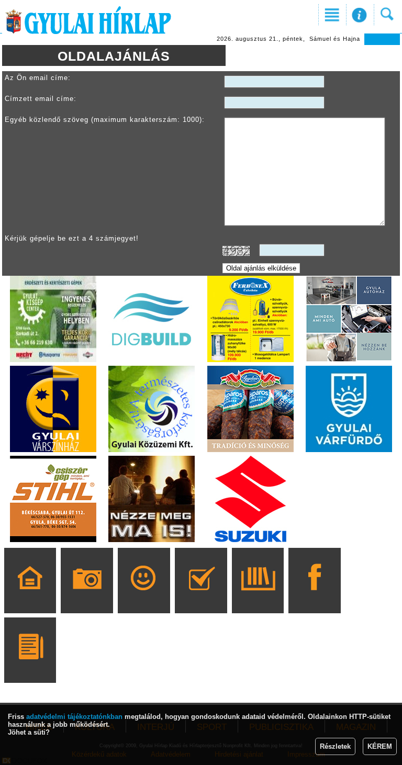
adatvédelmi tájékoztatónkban (74, 717)
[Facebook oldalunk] (314, 595)
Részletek (335, 746)
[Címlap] (30, 595)
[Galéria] (87, 595)
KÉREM (379, 746)
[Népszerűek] (143, 595)
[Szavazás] (200, 595)
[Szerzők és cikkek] (30, 665)
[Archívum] (257, 595)
